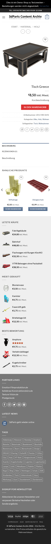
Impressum (13, 522)
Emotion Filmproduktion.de (15, 387)
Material (26, 26)
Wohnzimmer (43, 123)
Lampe (5, 466)
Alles (35, 119)
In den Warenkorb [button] (13, 209)
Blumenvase (7, 449)
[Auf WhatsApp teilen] (22, 129)
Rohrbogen (26, 471)
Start (14, 26)
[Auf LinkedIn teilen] (46, 129)
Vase (36, 475)
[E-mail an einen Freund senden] (37, 129)
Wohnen (45, 119)
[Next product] (23, 31)
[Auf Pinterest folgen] (24, 404)
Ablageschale (38, 200)
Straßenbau (7, 475)
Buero (17, 449)
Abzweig (27, 440)
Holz (37, 26)
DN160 (6, 453)
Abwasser (18, 440)
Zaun (15, 480)
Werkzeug (7, 480)
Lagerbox (29, 462)
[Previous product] (28, 31)
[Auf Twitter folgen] (14, 404)
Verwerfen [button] (44, 6)
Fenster (32, 453)
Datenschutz (31, 522)
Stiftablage (13, 200)
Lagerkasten (40, 462)
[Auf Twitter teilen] (32, 129)
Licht (12, 466)
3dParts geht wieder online (21, 422)
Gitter (39, 453)
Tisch (36, 123)
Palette (31, 466)
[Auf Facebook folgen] (4, 404)
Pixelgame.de (8, 398)
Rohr (17, 471)
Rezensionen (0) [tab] (9, 151)
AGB (22, 522)
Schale (35, 471)
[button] (3, 17)
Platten (39, 466)
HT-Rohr (18, 457)
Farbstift (23, 453)
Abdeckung (7, 440)
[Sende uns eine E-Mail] (19, 404)
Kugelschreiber (17, 462)
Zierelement (37, 480)
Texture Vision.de (10, 394)
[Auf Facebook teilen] (27, 129)
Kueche (6, 462)
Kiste (40, 457)
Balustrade (16, 444)
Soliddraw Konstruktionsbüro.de (17, 390)
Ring (11, 471)
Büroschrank (27, 449)
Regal (5, 471)
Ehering (14, 453)
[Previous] (2, 195)
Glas (4, 457)
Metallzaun (21, 466)
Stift (41, 471)
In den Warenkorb (35, 107)
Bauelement (27, 444)
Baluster (6, 444)
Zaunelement (25, 480)
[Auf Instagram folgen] (9, 404)
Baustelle (38, 444)
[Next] (48, 195)
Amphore (37, 440)
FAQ (41, 522)
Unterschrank (26, 475)
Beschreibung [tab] (9, 146)
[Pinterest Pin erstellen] (42, 129)
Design (37, 449)
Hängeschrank (29, 457)
